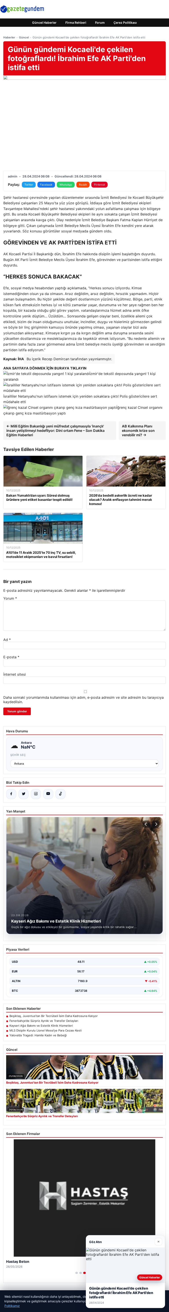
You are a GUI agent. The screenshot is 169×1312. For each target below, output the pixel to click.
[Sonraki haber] (155, 824)
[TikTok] (60, 794)
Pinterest (99, 184)
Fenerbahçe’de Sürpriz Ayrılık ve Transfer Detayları (43, 1020)
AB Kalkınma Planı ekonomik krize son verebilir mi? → (138, 430)
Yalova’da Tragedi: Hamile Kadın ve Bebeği (38, 1035)
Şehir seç (18, 754)
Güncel (24, 37)
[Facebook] (11, 794)
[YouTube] (48, 794)
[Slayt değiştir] (76, 1273)
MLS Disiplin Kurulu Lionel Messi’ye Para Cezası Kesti (45, 1030)
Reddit (83, 184)
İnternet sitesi (14, 674)
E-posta (11, 657)
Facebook (46, 184)
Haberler (9, 37)
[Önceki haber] (146, 824)
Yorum (10, 598)
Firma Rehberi (75, 22)
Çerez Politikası (125, 22)
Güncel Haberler (44, 22)
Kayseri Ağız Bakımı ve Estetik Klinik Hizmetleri (41, 1025)
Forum (100, 22)
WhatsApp (65, 184)
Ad (7, 639)
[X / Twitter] (23, 794)
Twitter (28, 184)
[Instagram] (36, 794)
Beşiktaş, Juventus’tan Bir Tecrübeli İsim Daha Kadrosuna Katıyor (53, 1016)
